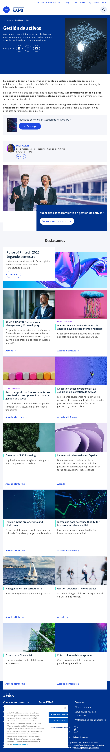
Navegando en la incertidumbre (24, 588)
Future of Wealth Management (75, 655)
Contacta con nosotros (54, 221)
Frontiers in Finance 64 (19, 655)
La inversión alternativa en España (77, 455)
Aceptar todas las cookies (60, 714)
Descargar (32, 126)
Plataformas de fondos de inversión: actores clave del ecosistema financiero (80, 327)
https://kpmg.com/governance (86, 747)
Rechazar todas (60, 721)
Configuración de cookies (60, 727)
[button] (18, 156)
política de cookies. (20, 744)
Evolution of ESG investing (21, 455)
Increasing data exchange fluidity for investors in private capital (78, 523)
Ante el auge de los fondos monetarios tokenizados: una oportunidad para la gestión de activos (28, 395)
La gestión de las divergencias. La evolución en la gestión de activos (76, 390)
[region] (36, 726)
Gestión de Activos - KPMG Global (76, 588)
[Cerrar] (65, 708)
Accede (14, 274)
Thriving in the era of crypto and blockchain (24, 523)
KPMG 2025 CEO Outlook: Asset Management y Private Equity (23, 323)
